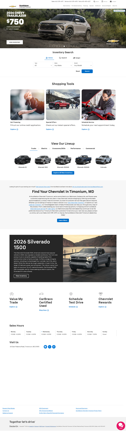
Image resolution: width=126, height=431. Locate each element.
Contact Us (6, 371)
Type (36, 23)
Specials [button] (91, 5)
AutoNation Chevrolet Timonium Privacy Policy (88, 371)
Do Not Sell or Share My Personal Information (51, 373)
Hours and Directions (81, 369)
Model (76, 23)
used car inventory (35, 165)
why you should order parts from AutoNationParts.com (87, 147)
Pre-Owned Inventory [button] (77, 5)
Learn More (63, 181)
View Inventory (21, 236)
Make (56, 23)
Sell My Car (98, 5)
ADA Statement (43, 369)
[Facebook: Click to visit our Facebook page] (45, 307)
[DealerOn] (14, 386)
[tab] (49, 18)
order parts (51, 169)
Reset (78, 32)
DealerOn (31, 386)
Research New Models (9, 369)
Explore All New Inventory (63, 133)
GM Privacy (42, 386)
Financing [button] (85, 5)
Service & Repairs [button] (106, 5)
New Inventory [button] (66, 5)
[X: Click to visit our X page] (50, 307)
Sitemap (37, 386)
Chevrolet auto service (37, 169)
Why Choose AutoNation (46, 371)
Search (87, 32)
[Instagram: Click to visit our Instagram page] (54, 307)
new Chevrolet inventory (76, 163)
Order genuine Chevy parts (43, 147)
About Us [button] (115, 5)
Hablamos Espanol (8, 373)
